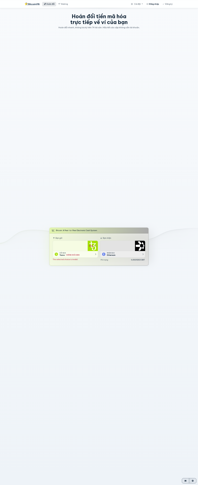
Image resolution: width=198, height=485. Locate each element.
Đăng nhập (154, 4)
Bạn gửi (58, 238)
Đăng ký (169, 4)
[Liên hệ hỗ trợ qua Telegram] (192, 480)
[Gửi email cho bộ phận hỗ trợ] (185, 480)
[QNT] (140, 246)
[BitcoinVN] (32, 4)
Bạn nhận (106, 238)
